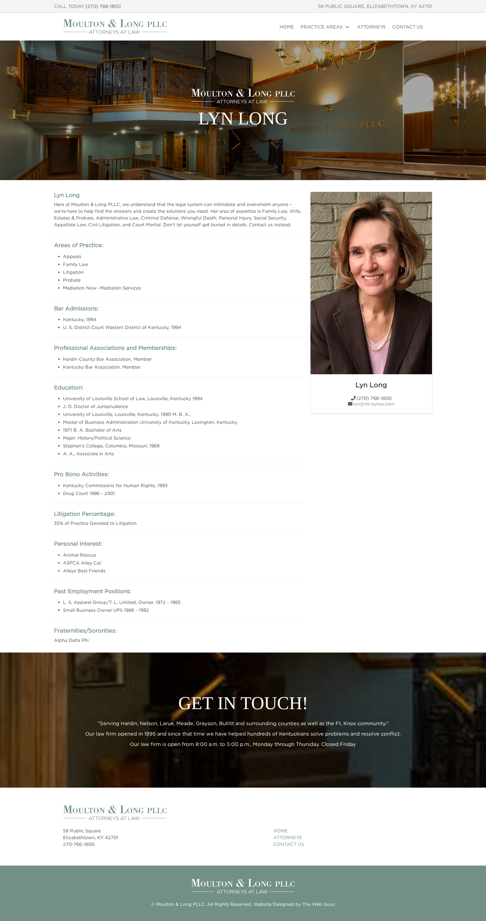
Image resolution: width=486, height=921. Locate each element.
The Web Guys (318, 904)
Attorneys (371, 26)
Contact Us (407, 26)
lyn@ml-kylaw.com (374, 403)
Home (287, 26)
